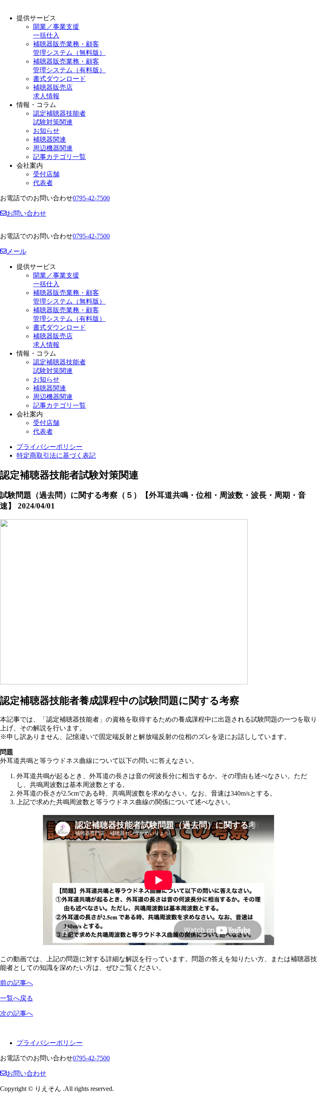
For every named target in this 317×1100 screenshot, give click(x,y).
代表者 (43, 182)
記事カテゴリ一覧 (59, 156)
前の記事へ (16, 982)
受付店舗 (46, 174)
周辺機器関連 (53, 148)
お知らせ (46, 130)
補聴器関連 (49, 139)
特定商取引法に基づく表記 (56, 455)
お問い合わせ (26, 213)
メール (16, 251)
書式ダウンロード (59, 78)
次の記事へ (16, 1013)
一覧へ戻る (16, 998)
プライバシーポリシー (50, 446)
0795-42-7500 (91, 198)
